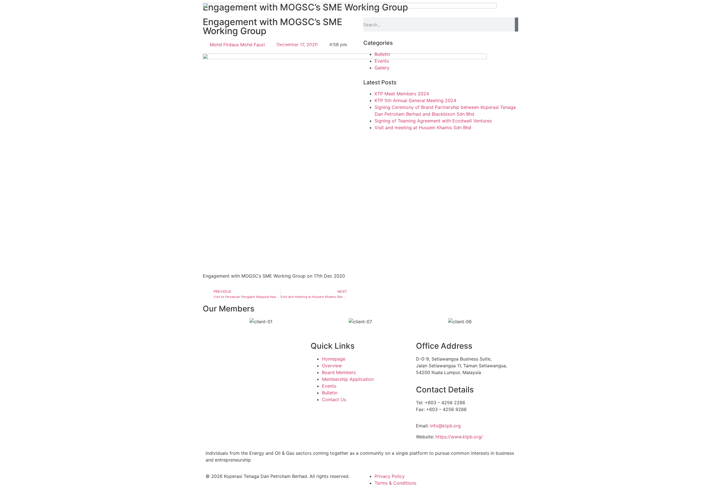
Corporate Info (325, 47)
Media (401, 47)
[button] (205, 321)
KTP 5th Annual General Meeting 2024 (415, 100)
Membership (369, 47)
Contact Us (433, 47)
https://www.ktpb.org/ (459, 437)
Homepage (284, 47)
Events (329, 386)
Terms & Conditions (395, 483)
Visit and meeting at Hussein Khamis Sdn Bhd (423, 127)
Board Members (339, 372)
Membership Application (348, 379)
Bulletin (329, 393)
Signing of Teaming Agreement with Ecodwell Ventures (433, 121)
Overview (332, 365)
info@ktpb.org (445, 426)
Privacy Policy (390, 476)
